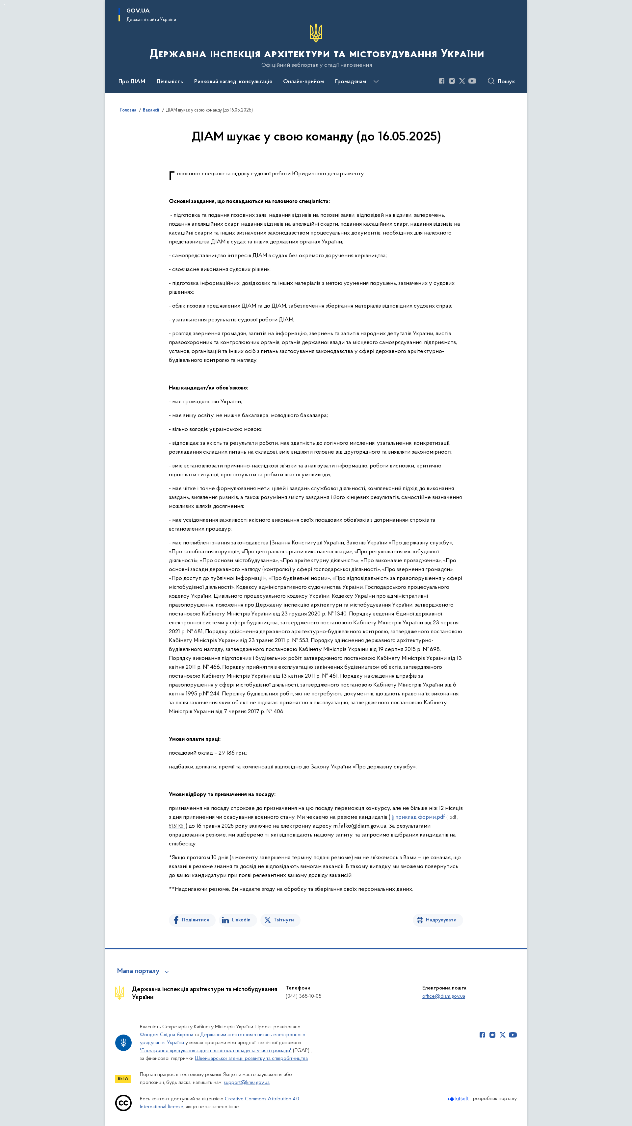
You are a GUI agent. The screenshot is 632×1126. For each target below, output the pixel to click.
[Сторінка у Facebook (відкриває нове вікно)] (442, 81)
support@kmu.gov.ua (247, 1082)
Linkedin (241, 920)
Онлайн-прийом (303, 82)
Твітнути (284, 920)
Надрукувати (441, 920)
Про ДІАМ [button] (131, 82)
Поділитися (195, 920)
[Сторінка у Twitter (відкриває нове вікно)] (462, 81)
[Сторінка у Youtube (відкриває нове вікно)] (472, 81)
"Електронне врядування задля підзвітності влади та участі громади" (216, 1050)
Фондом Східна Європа (166, 1035)
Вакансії (151, 110)
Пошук (506, 82)
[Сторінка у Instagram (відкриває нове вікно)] (452, 81)
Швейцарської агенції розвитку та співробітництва (251, 1058)
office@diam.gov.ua (443, 996)
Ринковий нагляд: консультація (233, 82)
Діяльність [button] (169, 82)
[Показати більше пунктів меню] (376, 82)
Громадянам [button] (350, 82)
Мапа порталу (138, 971)
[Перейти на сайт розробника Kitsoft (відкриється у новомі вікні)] (459, 1098)
